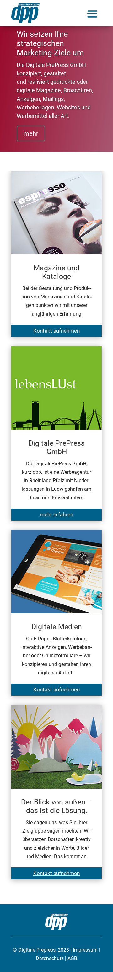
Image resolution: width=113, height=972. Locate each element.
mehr (31, 133)
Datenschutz (50, 958)
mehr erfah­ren (56, 514)
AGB (72, 958)
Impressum (85, 950)
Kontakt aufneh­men (56, 331)
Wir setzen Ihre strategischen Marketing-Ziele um (50, 43)
